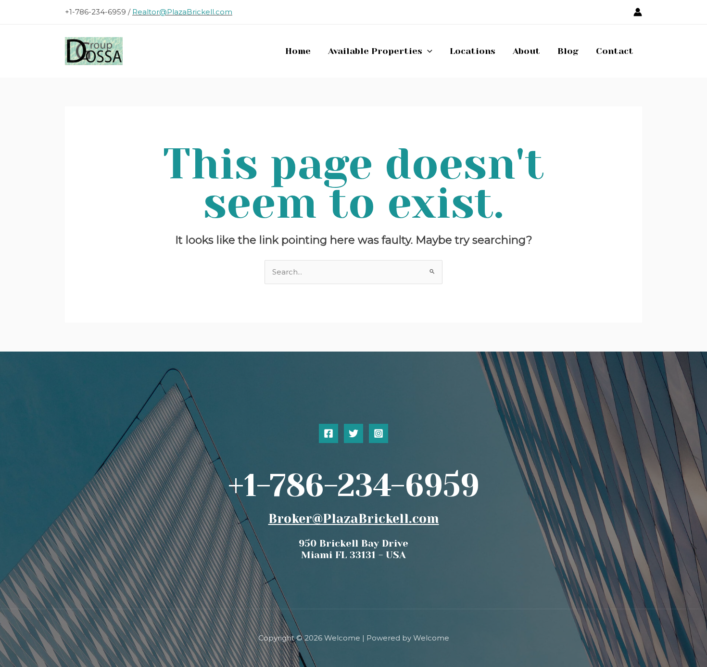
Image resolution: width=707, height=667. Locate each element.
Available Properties (375, 51)
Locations (472, 51)
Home (298, 51)
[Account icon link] (637, 12)
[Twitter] (353, 433)
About (526, 51)
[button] (427, 51)
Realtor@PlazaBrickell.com (182, 11)
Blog (568, 51)
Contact (614, 51)
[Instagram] (378, 433)
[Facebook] (328, 433)
